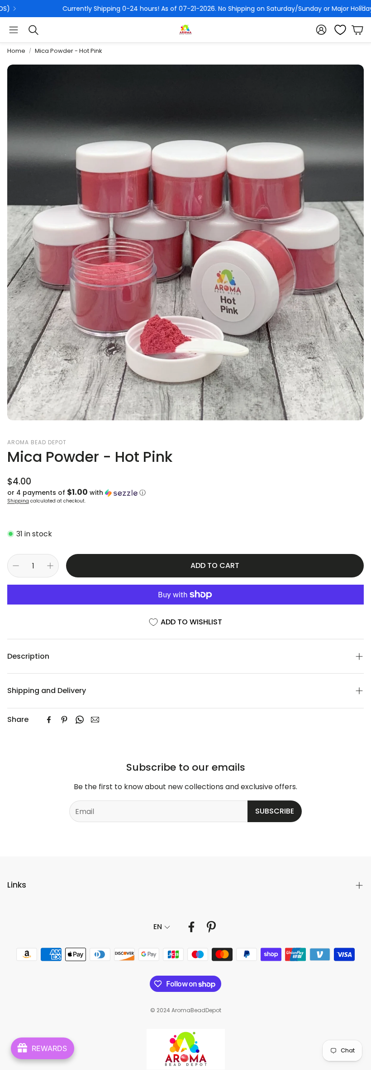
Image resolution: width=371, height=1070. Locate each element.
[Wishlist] (337, 29)
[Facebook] (49, 720)
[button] (13, 29)
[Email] (95, 720)
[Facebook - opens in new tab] (191, 927)
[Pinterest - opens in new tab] (211, 927)
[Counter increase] (50, 566)
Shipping (18, 501)
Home (16, 51)
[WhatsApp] (80, 720)
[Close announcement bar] (362, 7)
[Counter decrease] (16, 566)
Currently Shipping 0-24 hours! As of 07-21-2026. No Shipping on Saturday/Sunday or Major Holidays (166, 8)
